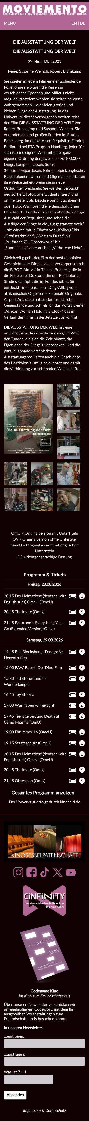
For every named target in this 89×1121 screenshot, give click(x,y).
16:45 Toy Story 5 (19, 695)
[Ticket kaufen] (71, 597)
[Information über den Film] (82, 597)
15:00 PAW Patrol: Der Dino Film (33, 668)
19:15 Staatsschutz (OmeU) (27, 743)
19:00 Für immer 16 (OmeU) (28, 732)
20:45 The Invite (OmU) (24, 612)
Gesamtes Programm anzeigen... (44, 793)
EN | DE (78, 23)
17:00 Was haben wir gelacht (29, 705)
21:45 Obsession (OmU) (24, 781)
